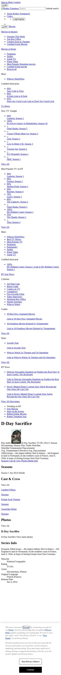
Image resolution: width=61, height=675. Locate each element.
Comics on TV (13, 289)
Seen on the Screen (15, 411)
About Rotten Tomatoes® (18, 13)
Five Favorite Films (15, 294)
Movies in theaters (9, 32)
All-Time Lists (13, 284)
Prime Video (12, 61)
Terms (10, 630)
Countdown (12, 291)
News (11, 274)
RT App (5, 274)
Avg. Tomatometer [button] (9, 450)
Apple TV (11, 59)
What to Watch (16, 79)
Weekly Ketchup (14, 302)
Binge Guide (12, 286)
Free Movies (12, 409)
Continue (30, 670)
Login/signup (19, 19)
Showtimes (15, 401)
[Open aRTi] (4, 5)
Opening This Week (16, 36)
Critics (10, 16)
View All (5, 164)
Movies (12, 26)
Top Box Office (14, 39)
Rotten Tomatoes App (16, 416)
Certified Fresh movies (17, 66)
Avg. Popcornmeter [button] (37, 450)
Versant (26, 627)
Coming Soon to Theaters (18, 41)
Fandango (11, 54)
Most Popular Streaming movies (21, 64)
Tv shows (5, 106)
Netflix (10, 56)
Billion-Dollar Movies (17, 414)
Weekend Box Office (16, 299)
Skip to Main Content (10, 2)
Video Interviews (14, 296)
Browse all (11, 69)
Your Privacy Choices (30, 662)
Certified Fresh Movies (17, 44)
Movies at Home (8, 49)
